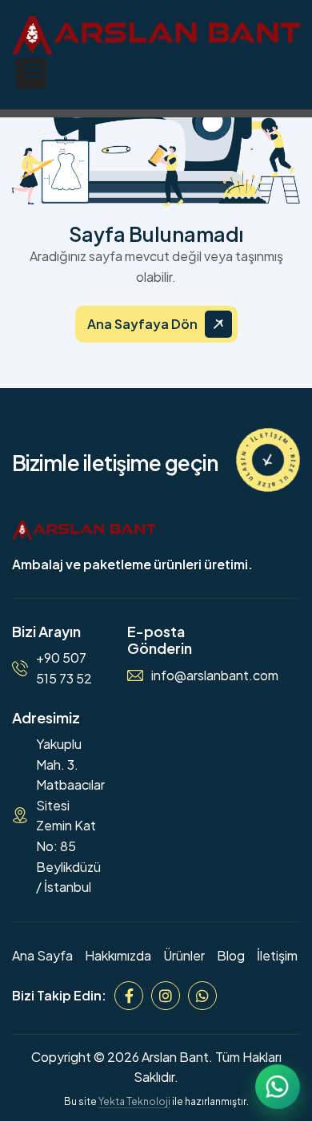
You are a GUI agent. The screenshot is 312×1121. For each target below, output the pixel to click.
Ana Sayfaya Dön (142, 323)
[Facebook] (128, 995)
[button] (31, 73)
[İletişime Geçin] (268, 460)
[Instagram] (165, 995)
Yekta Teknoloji (134, 1101)
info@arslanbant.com (214, 675)
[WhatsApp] (202, 995)
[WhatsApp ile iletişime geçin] (277, 1086)
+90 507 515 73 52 (64, 668)
